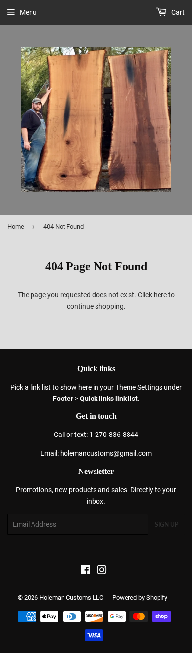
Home (15, 226)
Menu (28, 12)
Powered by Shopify (139, 597)
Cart (177, 12)
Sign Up (166, 524)
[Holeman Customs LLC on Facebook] (85, 571)
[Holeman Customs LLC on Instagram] (102, 571)
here (160, 295)
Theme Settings (138, 387)
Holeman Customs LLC (71, 597)
